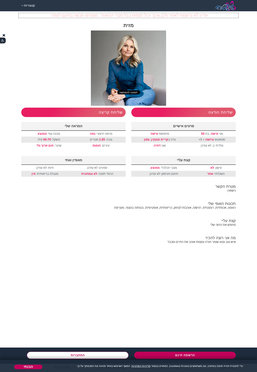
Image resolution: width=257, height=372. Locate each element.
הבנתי (28, 367)
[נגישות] (2, 40)
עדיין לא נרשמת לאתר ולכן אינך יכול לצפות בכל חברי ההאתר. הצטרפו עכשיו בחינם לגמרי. (128, 15)
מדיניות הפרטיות (141, 365)
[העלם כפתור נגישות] (3, 35)
